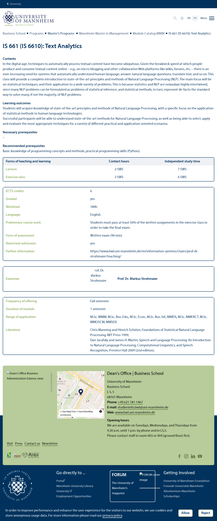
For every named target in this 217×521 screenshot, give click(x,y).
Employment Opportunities (73, 496)
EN (195, 18)
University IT (64, 491)
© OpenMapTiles (68, 411)
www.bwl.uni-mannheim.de (135, 412)
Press (19, 443)
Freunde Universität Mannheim (184, 486)
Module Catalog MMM (149, 33)
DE (189, 18)
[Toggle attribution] (101, 411)
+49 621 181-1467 (130, 402)
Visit (10, 443)
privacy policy (112, 515)
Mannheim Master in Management (104, 33)
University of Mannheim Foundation (187, 481)
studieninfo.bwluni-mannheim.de (143, 407)
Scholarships (172, 496)
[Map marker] (80, 392)
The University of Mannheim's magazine (122, 488)
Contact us (32, 443)
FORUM (119, 475)
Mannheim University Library (74, 486)
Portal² (60, 481)
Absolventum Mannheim (179, 491)
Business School (14, 33)
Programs (37, 33)
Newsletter (50, 443)
